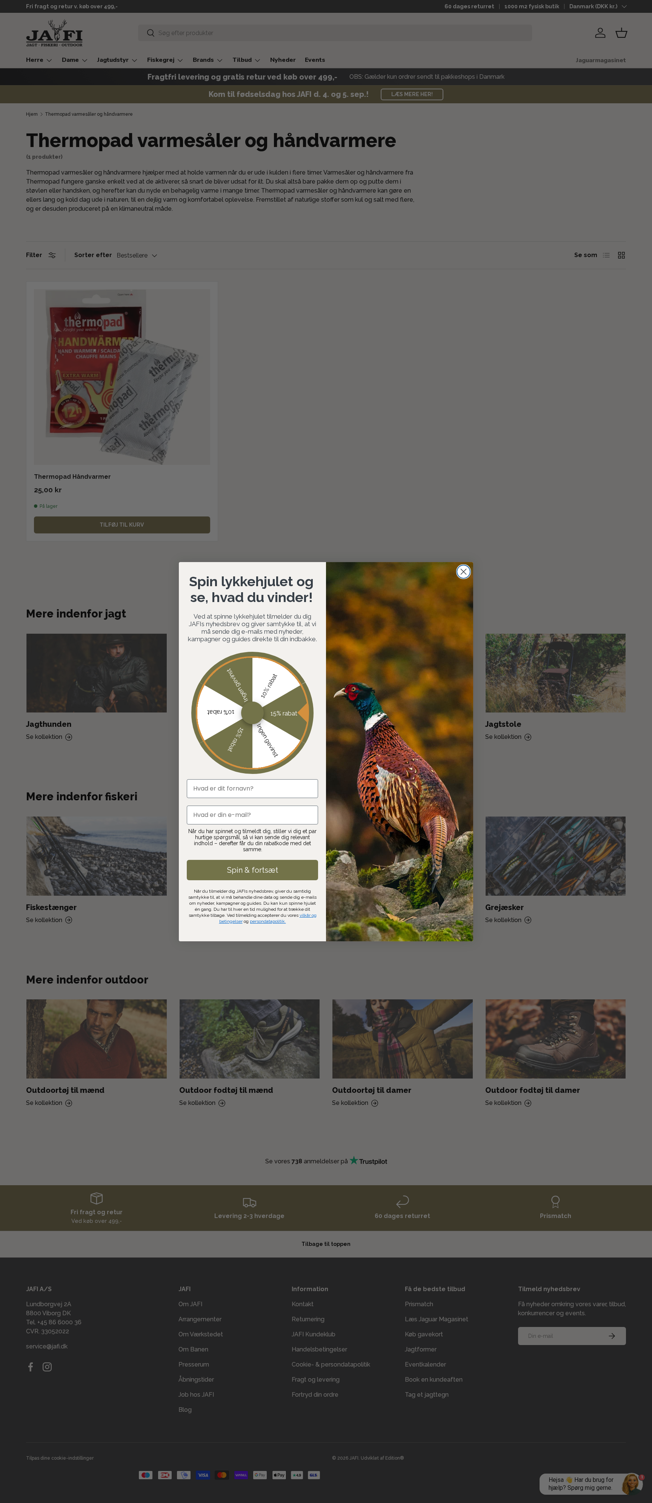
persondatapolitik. (268, 921)
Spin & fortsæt (252, 870)
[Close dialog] (463, 571)
